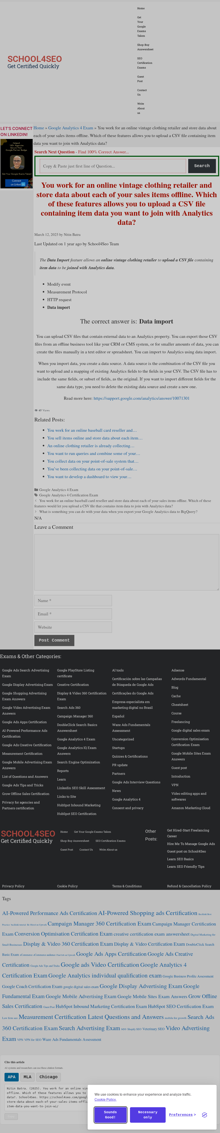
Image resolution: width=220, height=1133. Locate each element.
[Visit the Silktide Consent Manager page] (204, 1115)
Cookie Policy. (105, 1099)
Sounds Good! (110, 1114)
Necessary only (147, 1114)
